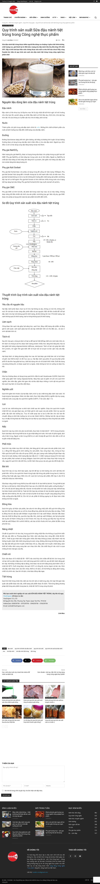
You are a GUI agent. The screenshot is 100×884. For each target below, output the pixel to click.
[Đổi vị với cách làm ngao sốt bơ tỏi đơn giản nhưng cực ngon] (73, 102)
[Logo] (13, 9)
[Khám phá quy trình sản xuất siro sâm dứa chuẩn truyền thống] (12, 692)
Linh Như (10, 40)
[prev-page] (3, 726)
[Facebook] (94, 1)
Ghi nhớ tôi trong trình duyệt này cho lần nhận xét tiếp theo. (24, 790)
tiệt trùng (33, 651)
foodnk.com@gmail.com (40, 872)
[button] (95, 17)
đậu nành (10, 648)
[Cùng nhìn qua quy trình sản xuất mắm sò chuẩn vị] (55, 712)
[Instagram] (75, 856)
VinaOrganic (7, 596)
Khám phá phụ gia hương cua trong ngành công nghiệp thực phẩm (88, 91)
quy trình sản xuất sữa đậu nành (53, 648)
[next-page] (6, 726)
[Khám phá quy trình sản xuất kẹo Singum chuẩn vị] (55, 692)
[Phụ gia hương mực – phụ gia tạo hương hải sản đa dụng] (73, 82)
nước (38, 127)
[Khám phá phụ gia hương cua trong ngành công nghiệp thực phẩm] (73, 91)
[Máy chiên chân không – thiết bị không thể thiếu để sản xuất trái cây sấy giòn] (6, 814)
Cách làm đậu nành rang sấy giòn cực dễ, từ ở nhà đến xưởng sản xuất (21, 824)
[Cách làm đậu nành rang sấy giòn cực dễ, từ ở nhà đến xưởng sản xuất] (6, 824)
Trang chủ (5, 23)
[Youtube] (97, 1)
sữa (4, 651)
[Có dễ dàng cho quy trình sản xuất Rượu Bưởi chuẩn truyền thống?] (33, 712)
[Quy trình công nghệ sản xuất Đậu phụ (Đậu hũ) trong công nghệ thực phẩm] (6, 834)
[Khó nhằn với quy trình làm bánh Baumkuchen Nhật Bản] (12, 712)
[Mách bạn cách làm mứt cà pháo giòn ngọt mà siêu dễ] (73, 73)
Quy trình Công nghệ (28, 23)
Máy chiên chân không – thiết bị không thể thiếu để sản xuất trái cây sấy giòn (21, 814)
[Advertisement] (48, 10)
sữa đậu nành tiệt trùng (22, 651)
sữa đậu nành (10, 651)
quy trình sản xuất (38, 648)
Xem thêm (82, 109)
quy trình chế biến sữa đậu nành (23, 648)
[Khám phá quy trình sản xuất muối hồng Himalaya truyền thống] (33, 692)
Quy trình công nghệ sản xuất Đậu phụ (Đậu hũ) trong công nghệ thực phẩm (21, 834)
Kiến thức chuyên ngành (15, 23)
